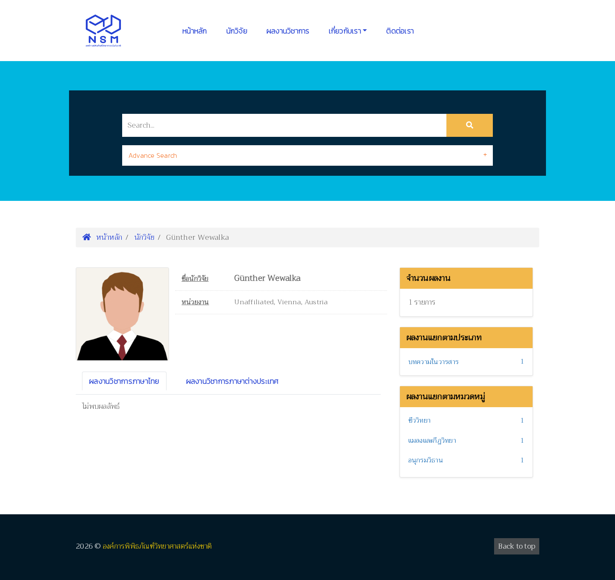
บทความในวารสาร (433, 362)
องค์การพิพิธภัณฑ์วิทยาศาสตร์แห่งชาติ (157, 546)
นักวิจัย (236, 30)
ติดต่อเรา (400, 30)
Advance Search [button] (152, 155)
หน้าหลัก (194, 30)
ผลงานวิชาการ (288, 30)
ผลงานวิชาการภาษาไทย (124, 381)
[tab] (307, 155)
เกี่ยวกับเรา (345, 30)
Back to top (516, 546)
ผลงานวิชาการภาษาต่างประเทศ (232, 381)
